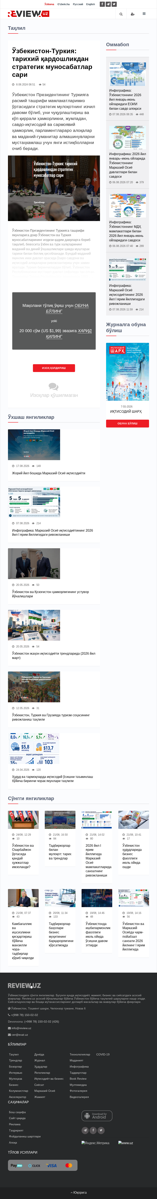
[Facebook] (102, 4)
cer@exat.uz (20, 1034)
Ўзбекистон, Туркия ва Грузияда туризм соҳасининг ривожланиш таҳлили (51, 717)
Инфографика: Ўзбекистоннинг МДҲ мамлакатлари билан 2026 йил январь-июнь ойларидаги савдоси (126, 231)
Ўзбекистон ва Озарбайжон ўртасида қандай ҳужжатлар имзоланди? (23, 856)
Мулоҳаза (15, 1078)
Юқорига (80, 1192)
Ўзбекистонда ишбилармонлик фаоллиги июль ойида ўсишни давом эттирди (97, 934)
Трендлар (15, 1060)
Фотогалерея (78, 1090)
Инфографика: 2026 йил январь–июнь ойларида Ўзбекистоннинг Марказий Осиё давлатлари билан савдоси (127, 165)
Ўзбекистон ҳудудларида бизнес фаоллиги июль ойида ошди (132, 856)
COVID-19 (103, 1054)
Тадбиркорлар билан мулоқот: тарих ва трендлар (60, 852)
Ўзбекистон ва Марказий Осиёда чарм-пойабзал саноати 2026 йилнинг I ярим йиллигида (133, 936)
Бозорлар (15, 1066)
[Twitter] (114, 4)
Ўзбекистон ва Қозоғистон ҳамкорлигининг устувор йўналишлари (50, 594)
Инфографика (79, 1066)
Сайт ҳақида (17, 1118)
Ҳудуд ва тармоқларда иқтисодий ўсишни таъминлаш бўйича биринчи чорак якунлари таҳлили (52, 779)
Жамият (39, 1097)
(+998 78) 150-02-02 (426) (41, 1021)
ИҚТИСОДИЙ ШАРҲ (126, 411)
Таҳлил (14, 1054)
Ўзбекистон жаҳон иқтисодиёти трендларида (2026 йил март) (53, 656)
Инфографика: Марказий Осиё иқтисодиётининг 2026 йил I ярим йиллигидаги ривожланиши (52, 533)
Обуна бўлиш (128, 423)
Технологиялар (80, 1054)
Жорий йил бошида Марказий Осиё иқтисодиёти (48, 473)
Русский (78, 4)
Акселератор (17, 1097)
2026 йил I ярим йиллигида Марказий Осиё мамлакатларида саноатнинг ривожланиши (97, 860)
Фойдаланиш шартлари (25, 1136)
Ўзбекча (49, 4)
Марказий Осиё (44, 1090)
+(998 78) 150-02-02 (24, 1015)
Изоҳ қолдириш (54, 368)
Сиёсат (39, 1084)
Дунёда (39, 1054)
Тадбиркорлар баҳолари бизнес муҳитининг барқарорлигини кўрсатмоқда (60, 934)
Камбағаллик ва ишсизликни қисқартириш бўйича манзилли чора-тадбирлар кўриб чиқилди (23, 941)
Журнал (39, 1060)
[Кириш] (133, 14)
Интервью (15, 1072)
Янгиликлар (42, 1072)
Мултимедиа (78, 1084)
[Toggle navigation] (144, 14)
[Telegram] (108, 4)
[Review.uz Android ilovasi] (97, 1116)
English (90, 4)
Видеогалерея (79, 1097)
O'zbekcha (63, 4)
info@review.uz (21, 1028)
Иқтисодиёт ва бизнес (49, 1078)
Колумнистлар (18, 1090)
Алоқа (13, 1142)
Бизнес (13, 1084)
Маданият (76, 1060)
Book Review (78, 1078)
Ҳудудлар (40, 1066)
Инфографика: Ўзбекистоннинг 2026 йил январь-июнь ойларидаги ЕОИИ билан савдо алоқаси (125, 99)
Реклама (14, 1124)
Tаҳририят (16, 1130)
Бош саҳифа (17, 1112)
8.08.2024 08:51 (25, 84)
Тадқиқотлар (78, 1072)
